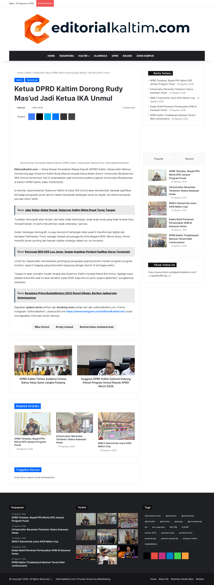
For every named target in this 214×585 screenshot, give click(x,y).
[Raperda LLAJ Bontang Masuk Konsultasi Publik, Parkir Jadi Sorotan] (86, 552)
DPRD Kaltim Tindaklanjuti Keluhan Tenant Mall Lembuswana (184, 239)
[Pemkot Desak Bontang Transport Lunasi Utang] (128, 536)
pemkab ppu (150, 538)
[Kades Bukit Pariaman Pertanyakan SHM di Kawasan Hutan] (157, 223)
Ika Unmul (42, 326)
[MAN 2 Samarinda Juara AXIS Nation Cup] (116, 426)
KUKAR (185, 527)
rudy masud (65, 326)
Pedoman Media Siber (182, 579)
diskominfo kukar (153, 515)
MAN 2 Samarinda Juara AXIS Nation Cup (172, 97)
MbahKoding (103, 579)
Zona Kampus (145, 55)
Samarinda (38, 72)
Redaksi (200, 579)
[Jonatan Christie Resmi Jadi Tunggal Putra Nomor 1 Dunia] (128, 551)
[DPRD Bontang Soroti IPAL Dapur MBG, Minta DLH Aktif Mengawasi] (107, 554)
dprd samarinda (194, 521)
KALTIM (173, 527)
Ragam (127, 55)
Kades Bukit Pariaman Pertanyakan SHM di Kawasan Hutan (181, 223)
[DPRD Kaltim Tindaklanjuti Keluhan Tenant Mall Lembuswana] (157, 241)
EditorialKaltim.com (65, 579)
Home (51, 55)
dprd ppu (179, 521)
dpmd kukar (171, 515)
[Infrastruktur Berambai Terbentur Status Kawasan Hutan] (74, 422)
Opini (115, 55)
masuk (30, 477)
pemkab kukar (168, 533)
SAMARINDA (151, 544)
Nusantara (67, 55)
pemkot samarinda (169, 538)
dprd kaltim (150, 521)
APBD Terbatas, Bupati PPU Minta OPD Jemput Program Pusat (30, 441)
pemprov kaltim (190, 538)
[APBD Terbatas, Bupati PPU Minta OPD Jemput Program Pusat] (32, 423)
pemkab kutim (185, 533)
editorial (21, 107)
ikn (146, 527)
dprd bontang (187, 515)
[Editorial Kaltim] (107, 29)
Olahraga (100, 55)
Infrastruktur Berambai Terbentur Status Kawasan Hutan (71, 439)
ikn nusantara (158, 527)
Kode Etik (164, 579)
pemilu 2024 (150, 533)
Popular (158, 158)
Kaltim (83, 55)
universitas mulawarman (97, 326)
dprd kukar (165, 521)
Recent (189, 158)
